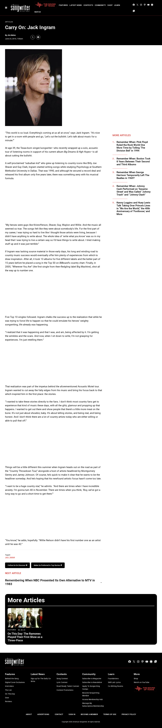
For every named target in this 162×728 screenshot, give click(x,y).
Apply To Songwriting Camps (91, 687)
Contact (59, 714)
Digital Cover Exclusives (15, 682)
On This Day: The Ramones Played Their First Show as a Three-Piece (25, 637)
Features (63, 5)
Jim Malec (11, 35)
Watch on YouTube (141, 682)
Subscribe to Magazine (91, 679)
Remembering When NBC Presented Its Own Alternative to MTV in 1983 (50, 582)
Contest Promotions (65, 690)
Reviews (8, 701)
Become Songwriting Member (90, 694)
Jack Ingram (10, 557)
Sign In (72, 714)
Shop (110, 5)
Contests (88, 5)
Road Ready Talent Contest (68, 686)
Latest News (75, 5)
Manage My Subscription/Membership (93, 704)
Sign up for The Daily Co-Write (41, 680)
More (137, 674)
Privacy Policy (129, 714)
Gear (7, 698)
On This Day (10, 694)
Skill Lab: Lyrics (114, 682)
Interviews (9, 686)
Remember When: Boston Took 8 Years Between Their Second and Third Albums (133, 161)
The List (8, 690)
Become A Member (89, 714)
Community (100, 5)
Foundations (113, 679)
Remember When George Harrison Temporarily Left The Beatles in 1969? (133, 175)
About (29, 714)
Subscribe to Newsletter (92, 682)
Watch (37, 12)
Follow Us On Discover (17, 565)
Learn (117, 5)
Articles (9, 22)
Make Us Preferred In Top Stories (47, 565)
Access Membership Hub (92, 699)
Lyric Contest (62, 682)
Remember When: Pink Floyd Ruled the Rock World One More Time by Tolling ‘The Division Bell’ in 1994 (132, 146)
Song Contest (62, 679)
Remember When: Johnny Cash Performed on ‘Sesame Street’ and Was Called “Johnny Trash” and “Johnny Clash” (133, 190)
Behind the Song (12, 679)
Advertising (43, 714)
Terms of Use (109, 714)
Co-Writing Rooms (115, 686)
